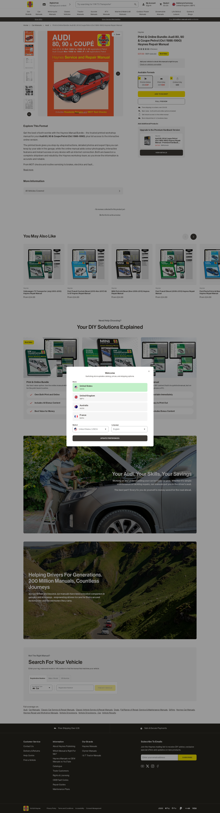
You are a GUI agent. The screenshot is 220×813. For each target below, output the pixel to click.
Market (75, 425)
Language (115, 425)
